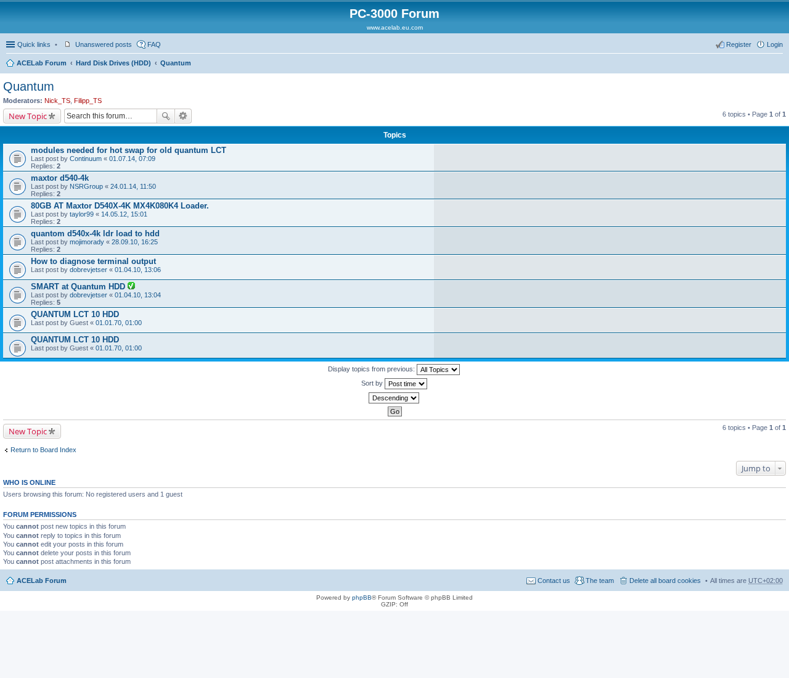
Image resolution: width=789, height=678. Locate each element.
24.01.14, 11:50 (133, 186)
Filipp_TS (88, 100)
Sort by (373, 383)
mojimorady (87, 242)
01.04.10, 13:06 (138, 269)
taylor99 (82, 214)
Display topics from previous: (372, 369)
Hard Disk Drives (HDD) (113, 63)
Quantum (175, 63)
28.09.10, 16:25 (135, 242)
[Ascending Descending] (394, 397)
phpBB (362, 597)
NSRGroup (86, 186)
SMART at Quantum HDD (79, 286)
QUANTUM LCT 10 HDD (75, 314)
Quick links (34, 44)
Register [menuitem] (738, 44)
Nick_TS (57, 100)
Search (166, 116)
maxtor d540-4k (60, 178)
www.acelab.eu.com (395, 27)
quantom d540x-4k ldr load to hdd (95, 233)
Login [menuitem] (775, 44)
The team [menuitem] (600, 580)
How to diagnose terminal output (93, 261)
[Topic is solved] (131, 287)
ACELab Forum (42, 63)
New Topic (28, 116)
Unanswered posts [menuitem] (103, 44)
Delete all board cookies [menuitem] (665, 580)
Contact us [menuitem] (554, 580)
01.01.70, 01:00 (119, 322)
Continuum (86, 158)
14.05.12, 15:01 (124, 214)
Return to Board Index (43, 449)
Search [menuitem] (778, 64)
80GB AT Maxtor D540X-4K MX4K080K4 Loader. (120, 205)
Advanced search (183, 116)
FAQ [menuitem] (154, 44)
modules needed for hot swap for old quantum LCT (128, 150)
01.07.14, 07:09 (132, 158)
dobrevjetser (88, 269)
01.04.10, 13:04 (138, 295)
